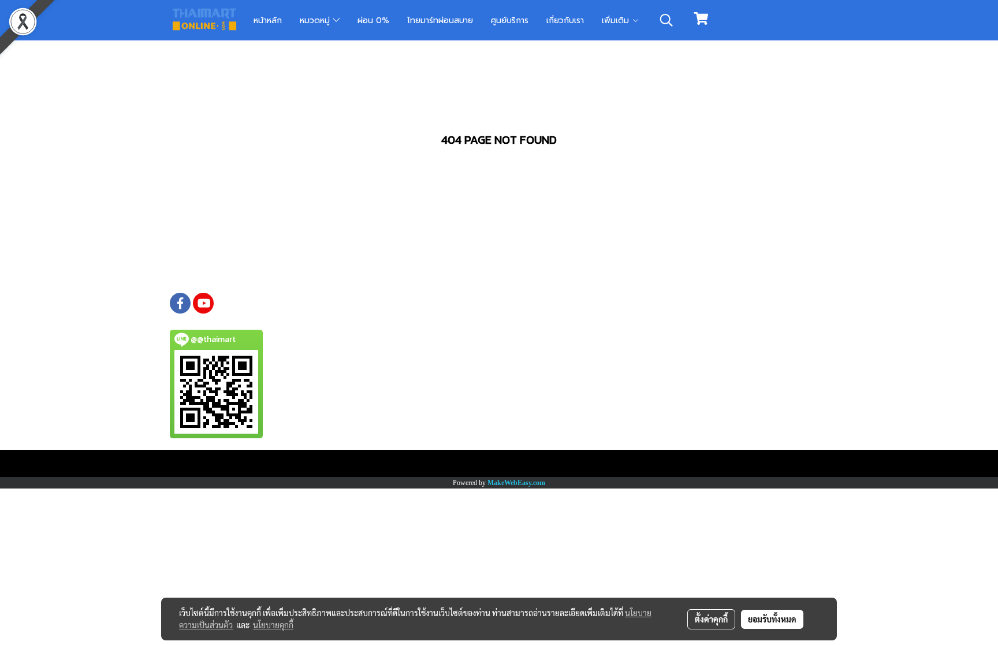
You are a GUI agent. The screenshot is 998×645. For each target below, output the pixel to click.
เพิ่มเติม (617, 20)
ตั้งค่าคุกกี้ (711, 619)
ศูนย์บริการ (509, 20)
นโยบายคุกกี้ (273, 625)
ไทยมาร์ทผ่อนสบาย (440, 20)
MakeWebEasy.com (516, 483)
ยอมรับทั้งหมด (772, 619)
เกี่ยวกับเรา (565, 20)
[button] (666, 20)
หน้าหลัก (268, 20)
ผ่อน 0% (373, 20)
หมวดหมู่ (316, 20)
